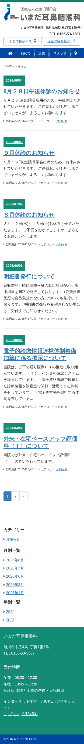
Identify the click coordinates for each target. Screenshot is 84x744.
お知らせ (61, 121)
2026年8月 (15, 560)
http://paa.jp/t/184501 (21, 714)
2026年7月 (15, 568)
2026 (10, 612)
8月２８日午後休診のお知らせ (42, 91)
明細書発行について (29, 276)
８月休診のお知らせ (29, 214)
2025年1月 (15, 593)
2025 (10, 620)
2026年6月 (15, 576)
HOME (8, 66)
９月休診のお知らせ (29, 153)
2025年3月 (15, 585)
